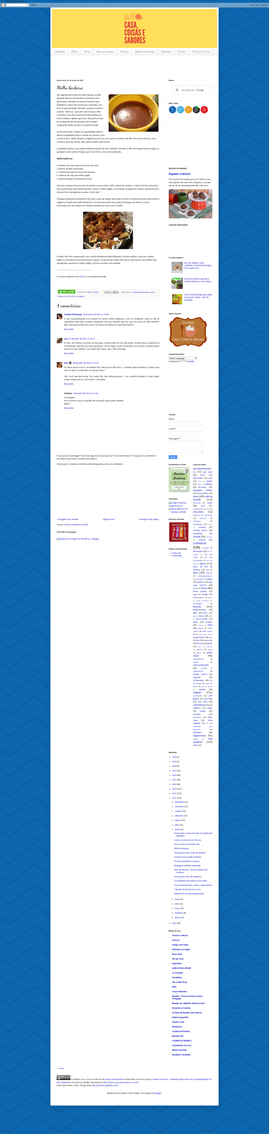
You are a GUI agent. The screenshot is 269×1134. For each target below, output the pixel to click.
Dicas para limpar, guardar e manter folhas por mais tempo (197, 280)
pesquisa (209, 647)
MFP (210, 616)
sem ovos (203, 702)
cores (210, 524)
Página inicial (108, 519)
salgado (81, 296)
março (178, 908)
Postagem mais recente (67, 519)
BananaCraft (177, 1036)
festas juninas (200, 591)
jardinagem (198, 604)
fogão (195, 594)
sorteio (202, 711)
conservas (197, 524)
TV (208, 723)
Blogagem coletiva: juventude (187, 866)
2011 (174, 798)
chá (207, 509)
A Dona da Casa (201, 51)
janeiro (178, 918)
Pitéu (174, 987)
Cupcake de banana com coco (187, 889)
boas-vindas (202, 493)
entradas (199, 579)
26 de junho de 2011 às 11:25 (86, 363)
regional (197, 677)
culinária (199, 543)
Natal (210, 625)
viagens (196, 739)
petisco (199, 650)
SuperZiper (177, 963)
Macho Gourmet (179, 1050)
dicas (202, 563)
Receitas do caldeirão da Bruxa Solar (188, 1003)
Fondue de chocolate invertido (187, 857)
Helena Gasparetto (180, 1017)
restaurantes (198, 680)
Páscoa (200, 643)
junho (177, 829)
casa (203, 506)
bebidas (208, 484)
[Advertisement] (113, 67)
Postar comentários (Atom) (76, 525)
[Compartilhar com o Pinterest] (117, 292)
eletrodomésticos (205, 576)
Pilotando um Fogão (181, 949)
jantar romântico (202, 601)
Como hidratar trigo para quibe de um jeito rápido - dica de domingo (198, 297)
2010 (174, 923)
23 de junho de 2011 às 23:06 (96, 314)
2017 (174, 771)
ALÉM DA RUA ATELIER (181, 968)
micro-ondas (202, 619)
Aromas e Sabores (180, 935)
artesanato (198, 478)
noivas (200, 628)
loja (194, 616)
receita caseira (70, 296)
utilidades (197, 732)
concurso (203, 518)
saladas (202, 689)
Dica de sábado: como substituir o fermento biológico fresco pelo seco (198, 265)
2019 (174, 762)
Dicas (87, 51)
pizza (210, 650)
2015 (174, 780)
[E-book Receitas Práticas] (179, 491)
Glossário (166, 51)
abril (177, 904)
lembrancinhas (199, 610)
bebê (199, 484)
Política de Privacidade (177, 554)
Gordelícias (177, 977)
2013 (174, 789)
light (195, 613)
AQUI (82, 276)
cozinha (202, 527)
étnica (209, 579)
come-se (176, 940)
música (200, 625)
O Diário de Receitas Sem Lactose (187, 1013)
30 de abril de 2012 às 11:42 (85, 393)
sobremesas (199, 705)
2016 (174, 775)
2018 (174, 766)
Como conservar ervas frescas (187, 840)
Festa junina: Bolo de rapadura (187, 877)
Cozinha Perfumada (73, 314)
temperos (197, 717)
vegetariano (199, 735)
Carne (152, 292)
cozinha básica (200, 530)
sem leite (208, 699)
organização (198, 637)
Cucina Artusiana (179, 991)
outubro (178, 811)
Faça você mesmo (105, 51)
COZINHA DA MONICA (181, 1041)
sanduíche (197, 696)
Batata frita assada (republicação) (189, 894)
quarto (195, 662)
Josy (66, 339)
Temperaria (177, 1027)
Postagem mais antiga (149, 519)
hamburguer (198, 598)
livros (205, 613)
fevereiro (179, 913)
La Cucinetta (177, 973)
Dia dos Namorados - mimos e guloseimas (193, 885)
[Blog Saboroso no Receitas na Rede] (178, 511)
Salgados (60, 51)
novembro (179, 807)
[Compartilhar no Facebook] (114, 292)
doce (195, 573)
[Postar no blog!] (108, 292)
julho (177, 825)
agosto (178, 820)
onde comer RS (204, 634)
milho (195, 622)
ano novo (207, 472)
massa (202, 616)
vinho (195, 745)
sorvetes (197, 714)
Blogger (157, 1093)
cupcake (205, 548)
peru (199, 647)
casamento (198, 509)
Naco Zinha (177, 954)
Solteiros (197, 708)
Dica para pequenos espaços (187, 861)
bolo (195, 496)
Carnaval (197, 503)
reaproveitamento (201, 665)
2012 (174, 793)
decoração (198, 551)
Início (61, 1068)
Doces (74, 51)
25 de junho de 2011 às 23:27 (82, 339)
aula (210, 478)
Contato (181, 51)
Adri (89, 292)
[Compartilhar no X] (111, 292)
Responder (69, 329)
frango (60, 296)
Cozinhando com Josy (181, 1045)
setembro (179, 816)
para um (208, 640)
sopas (209, 708)
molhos (209, 622)
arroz (202, 475)
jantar (210, 598)
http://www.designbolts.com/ (105, 1085)
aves (199, 481)
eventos (200, 582)
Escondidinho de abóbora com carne (190, 881)
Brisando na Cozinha (181, 1008)
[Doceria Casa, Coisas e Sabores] (190, 332)
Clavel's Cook (178, 1022)
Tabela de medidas (145, 51)
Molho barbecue (181, 848)
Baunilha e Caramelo (181, 1055)
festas (204, 588)
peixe (210, 643)
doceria (209, 573)
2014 (174, 784)
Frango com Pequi (180, 945)
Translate (190, 361)
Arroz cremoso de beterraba (187, 844)
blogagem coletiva (202, 490)
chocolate (198, 512)
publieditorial (198, 659)
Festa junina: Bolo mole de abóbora (190, 853)
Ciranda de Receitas (202, 515)
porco (199, 653)
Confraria (197, 521)
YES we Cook (177, 959)
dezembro (179, 802)
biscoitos (203, 487)
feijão (195, 588)
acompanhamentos (140, 292)
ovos (210, 637)
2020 (174, 757)
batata (209, 481)
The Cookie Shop (179, 982)
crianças (209, 537)
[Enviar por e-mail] (105, 292)
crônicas (202, 540)
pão (197, 640)
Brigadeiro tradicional (179, 174)
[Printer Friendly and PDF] (66, 292)
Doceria (124, 51)
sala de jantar (206, 686)
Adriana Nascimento (114, 1079)
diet (207, 570)
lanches (197, 606)
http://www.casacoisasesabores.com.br (121, 1082)
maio (177, 899)
